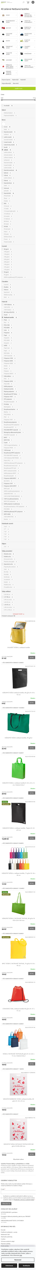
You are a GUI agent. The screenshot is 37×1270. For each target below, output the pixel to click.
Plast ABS (8, 384)
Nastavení (17, 1260)
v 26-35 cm (8, 602)
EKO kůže (8, 353)
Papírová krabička (10, 115)
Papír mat (8, 348)
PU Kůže (7, 404)
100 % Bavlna (9, 304)
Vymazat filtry (18, 614)
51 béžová (8, 219)
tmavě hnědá (9, 165)
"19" (6, 539)
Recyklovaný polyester (11, 422)
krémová (7, 188)
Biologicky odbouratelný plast (13, 432)
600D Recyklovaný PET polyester (14, 511)
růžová (7, 175)
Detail (32, 657)
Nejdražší (23, 79)
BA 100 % (8, 481)
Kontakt (3, 1230)
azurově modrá (9, 139)
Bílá (6, 203)
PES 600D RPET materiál (12, 430)
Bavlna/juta (8, 407)
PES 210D (8, 325)
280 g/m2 (8, 262)
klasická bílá (9, 193)
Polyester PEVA (9, 447)
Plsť (6, 417)
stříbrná (7, 134)
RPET (7, 437)
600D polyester (9, 386)
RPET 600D (8, 514)
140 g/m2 (8, 264)
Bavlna (7, 412)
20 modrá (8, 216)
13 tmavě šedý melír (11, 211)
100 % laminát (9, 355)
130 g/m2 (8, 254)
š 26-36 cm (8, 594)
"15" (6, 534)
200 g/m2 (8, 259)
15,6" (6, 526)
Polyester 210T (9, 483)
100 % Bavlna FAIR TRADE (12, 458)
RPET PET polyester (11, 501)
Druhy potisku (5, 1246)
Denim (7, 519)
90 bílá (7, 226)
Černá (7, 239)
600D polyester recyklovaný (13, 504)
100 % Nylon (9, 309)
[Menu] (33, 2)
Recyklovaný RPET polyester (13, 452)
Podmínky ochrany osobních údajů (24, 1199)
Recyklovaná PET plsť (11, 468)
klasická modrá (9, 132)
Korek (7, 368)
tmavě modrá (9, 142)
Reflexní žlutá (9, 236)
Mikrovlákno (8, 376)
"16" (6, 531)
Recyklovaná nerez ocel (12, 465)
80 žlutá (7, 221)
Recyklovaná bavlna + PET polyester (15, 506)
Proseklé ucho (9, 587)
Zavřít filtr (18, 88)
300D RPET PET (9, 493)
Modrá (7, 201)
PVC (6, 378)
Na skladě (8, 105)
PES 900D (8, 509)
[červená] (3, 124)
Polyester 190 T (9, 396)
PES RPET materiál (10, 435)
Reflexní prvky (9, 294)
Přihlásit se (6, 1203)
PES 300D (8, 340)
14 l (6, 546)
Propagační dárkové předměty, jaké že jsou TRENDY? (15, 1216)
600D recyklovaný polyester (13, 491)
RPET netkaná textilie (11, 470)
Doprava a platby (5, 1243)
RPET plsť (8, 488)
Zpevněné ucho (9, 564)
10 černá (7, 206)
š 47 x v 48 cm (9, 610)
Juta (6, 330)
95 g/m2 (7, 274)
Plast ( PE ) (8, 460)
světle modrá (9, 137)
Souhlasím (26, 1265)
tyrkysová (8, 160)
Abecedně (16, 83)
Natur (7, 231)
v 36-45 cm (8, 604)
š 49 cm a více (9, 599)
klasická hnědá (9, 162)
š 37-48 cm (8, 597)
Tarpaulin (8, 338)
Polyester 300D (9, 363)
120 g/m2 (8, 269)
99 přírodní (8, 229)
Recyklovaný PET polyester (13, 424)
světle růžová (9, 178)
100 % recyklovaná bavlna (12, 499)
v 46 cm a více (9, 607)
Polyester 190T (9, 419)
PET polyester (9, 399)
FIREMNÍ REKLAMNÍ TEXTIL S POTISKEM (12, 1220)
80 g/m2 (7, 249)
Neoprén (7, 343)
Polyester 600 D (10, 373)
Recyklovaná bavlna (11, 409)
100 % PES (8, 307)
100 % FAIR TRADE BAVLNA (13, 496)
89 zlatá (7, 224)
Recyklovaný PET (10, 427)
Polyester (8, 332)
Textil (7, 315)
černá (7, 127)
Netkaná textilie (10, 317)
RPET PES (8, 440)
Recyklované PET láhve (11, 394)
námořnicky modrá (10, 144)
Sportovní (8, 292)
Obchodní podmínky (6, 1236)
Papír (6, 335)
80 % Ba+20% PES (10, 312)
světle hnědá (9, 167)
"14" (6, 536)
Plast (6, 320)
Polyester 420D (9, 381)
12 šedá (7, 208)
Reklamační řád (5, 1234)
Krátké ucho (8, 556)
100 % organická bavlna (12, 445)
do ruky (7, 572)
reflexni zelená (9, 157)
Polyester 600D (9, 361)
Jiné (6, 569)
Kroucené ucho (9, 559)
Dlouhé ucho (9, 554)
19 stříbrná (8, 213)
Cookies (3, 1239)
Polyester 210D (9, 358)
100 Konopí (8, 450)
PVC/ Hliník (8, 414)
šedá (6, 129)
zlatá (6, 185)
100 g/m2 (8, 251)
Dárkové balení (9, 113)
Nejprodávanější (6, 83)
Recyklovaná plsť (10, 476)
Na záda (7, 574)
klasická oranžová (10, 170)
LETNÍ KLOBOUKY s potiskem (9, 1212)
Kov (6, 322)
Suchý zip (8, 577)
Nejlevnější (15, 79)
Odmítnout (9, 1265)
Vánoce (7, 289)
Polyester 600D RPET (11, 478)
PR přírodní (8, 195)
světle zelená (9, 152)
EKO (6, 297)
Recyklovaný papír (10, 401)
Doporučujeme (6, 79)
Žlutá (6, 198)
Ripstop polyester (10, 391)
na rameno (8, 579)
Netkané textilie (10, 389)
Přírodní (7, 234)
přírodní (7, 190)
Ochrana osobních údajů (7, 1241)
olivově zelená (9, 155)
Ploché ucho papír (10, 561)
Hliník (7, 366)
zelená (7, 150)
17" (6, 529)
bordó (7, 147)
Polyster (7, 371)
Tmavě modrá (9, 242)
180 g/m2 (8, 257)
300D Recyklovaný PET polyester (14, 463)
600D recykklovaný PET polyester (14, 277)
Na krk (7, 582)
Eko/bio (7, 287)
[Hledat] (23, 2)
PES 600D (8, 327)
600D (7, 345)
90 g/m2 (7, 272)
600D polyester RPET (11, 473)
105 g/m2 (8, 267)
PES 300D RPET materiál (12, 455)
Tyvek (7, 442)
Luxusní (7, 284)
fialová (7, 180)
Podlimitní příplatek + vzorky (9, 1232)
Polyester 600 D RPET (11, 486)
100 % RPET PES (10, 516)
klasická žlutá (9, 183)
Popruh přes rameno (11, 566)
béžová (7, 173)
